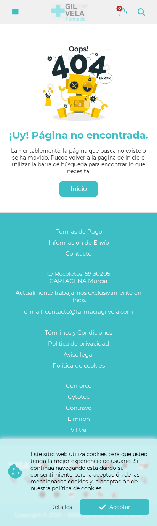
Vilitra (78, 429)
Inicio (78, 189)
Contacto (78, 253)
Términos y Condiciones (78, 332)
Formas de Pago (78, 231)
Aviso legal (79, 354)
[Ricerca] (141, 12)
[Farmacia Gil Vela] (69, 12)
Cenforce (78, 385)
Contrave (78, 407)
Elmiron (78, 418)
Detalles (61, 507)
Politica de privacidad (78, 343)
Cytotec (79, 396)
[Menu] (16, 12)
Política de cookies (79, 365)
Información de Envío (78, 242)
